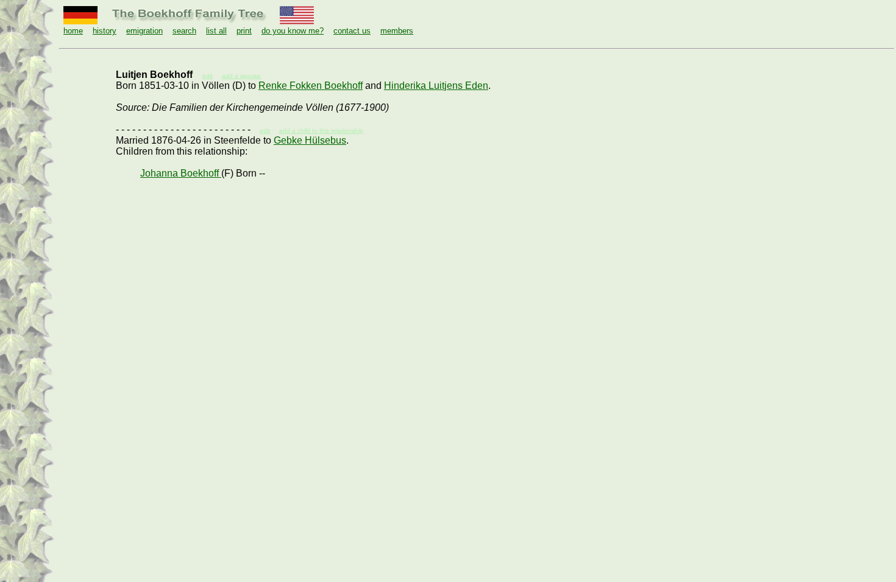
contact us (352, 30)
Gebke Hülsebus (310, 140)
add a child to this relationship (321, 130)
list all (216, 30)
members (396, 30)
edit (265, 130)
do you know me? (292, 30)
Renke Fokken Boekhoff (310, 85)
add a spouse (241, 75)
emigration (144, 30)
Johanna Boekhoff (180, 173)
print (244, 30)
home (73, 30)
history (104, 30)
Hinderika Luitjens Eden (436, 85)
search (184, 30)
